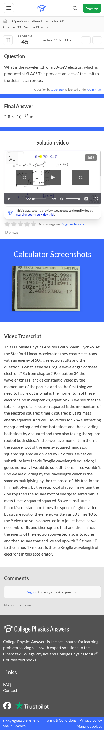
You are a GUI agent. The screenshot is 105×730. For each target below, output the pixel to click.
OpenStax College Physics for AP (38, 21)
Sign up (92, 8)
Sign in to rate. (73, 224)
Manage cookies (89, 726)
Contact (10, 690)
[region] (52, 177)
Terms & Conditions (60, 720)
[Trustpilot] (32, 706)
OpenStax (57, 89)
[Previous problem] (86, 40)
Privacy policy (91, 720)
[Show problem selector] (8, 40)
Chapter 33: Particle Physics (25, 27)
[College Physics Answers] (42, 8)
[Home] (5, 21)
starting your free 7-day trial (35, 214)
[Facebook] (7, 706)
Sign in (32, 592)
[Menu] (9, 8)
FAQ (7, 684)
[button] (24, 177)
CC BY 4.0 (94, 89)
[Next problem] (97, 40)
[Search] (75, 8)
